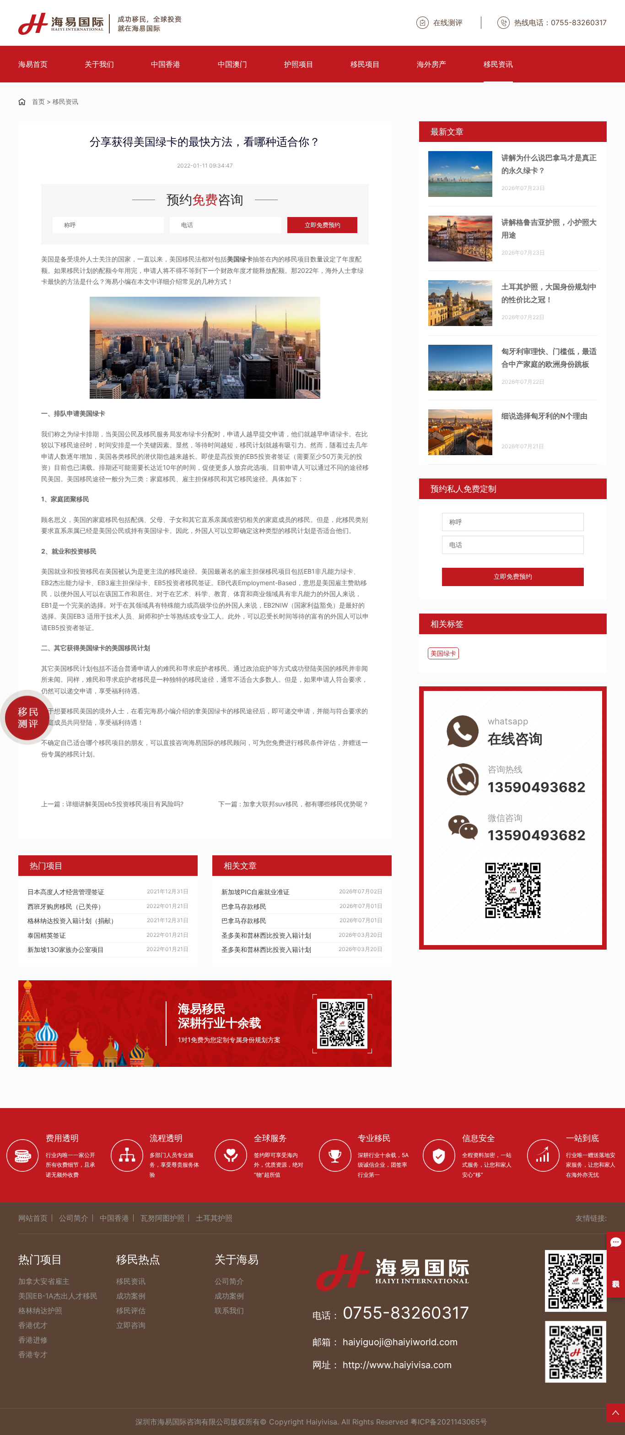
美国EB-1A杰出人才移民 (57, 1295)
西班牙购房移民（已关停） (65, 906)
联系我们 (229, 1310)
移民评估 (130, 1310)
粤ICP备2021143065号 (448, 1421)
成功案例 (130, 1295)
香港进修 (33, 1339)
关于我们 (99, 64)
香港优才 (33, 1325)
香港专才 (33, 1354)
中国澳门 (232, 64)
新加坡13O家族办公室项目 (65, 949)
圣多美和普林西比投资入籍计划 (266, 935)
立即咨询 (130, 1325)
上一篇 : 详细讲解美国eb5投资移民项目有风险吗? (112, 804)
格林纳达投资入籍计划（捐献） (72, 920)
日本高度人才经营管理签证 (65, 892)
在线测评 (448, 22)
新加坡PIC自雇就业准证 (255, 892)
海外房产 (431, 64)
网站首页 (33, 1218)
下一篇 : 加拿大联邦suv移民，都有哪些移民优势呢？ (293, 804)
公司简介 (73, 1218)
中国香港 (165, 64)
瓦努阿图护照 (162, 1218)
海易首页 (33, 64)
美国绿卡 (443, 653)
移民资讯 (498, 64)
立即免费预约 (322, 225)
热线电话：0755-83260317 (560, 22)
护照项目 (298, 64)
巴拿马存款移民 (243, 906)
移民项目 (365, 64)
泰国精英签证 (46, 935)
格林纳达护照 (40, 1310)
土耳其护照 (214, 1218)
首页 (38, 101)
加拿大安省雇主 (44, 1281)
